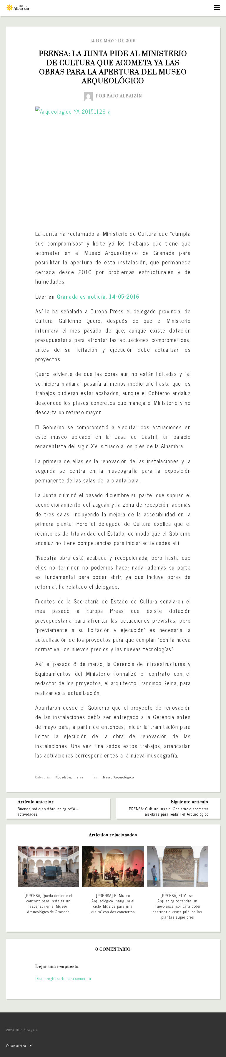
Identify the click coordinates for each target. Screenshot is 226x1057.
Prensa (79, 777)
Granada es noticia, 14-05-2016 (98, 296)
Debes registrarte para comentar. (63, 978)
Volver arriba (16, 1045)
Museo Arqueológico (118, 777)
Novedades (63, 777)
